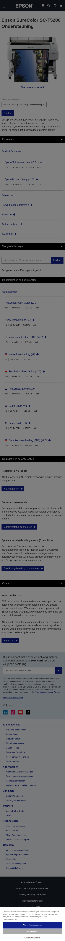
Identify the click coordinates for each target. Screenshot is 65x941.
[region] (32, 924)
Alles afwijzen (32, 931)
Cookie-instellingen (32, 937)
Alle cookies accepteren (32, 925)
